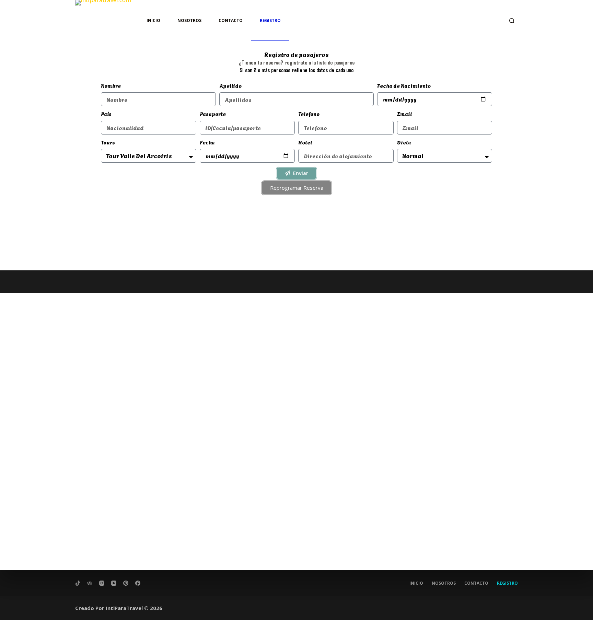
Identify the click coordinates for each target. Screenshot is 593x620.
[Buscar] (511, 20)
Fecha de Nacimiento (404, 85)
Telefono (308, 113)
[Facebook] (137, 583)
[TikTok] (77, 583)
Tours (108, 142)
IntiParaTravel (124, 608)
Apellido (230, 85)
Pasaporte (213, 113)
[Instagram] (101, 583)
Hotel (305, 142)
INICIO (153, 20)
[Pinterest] (125, 583)
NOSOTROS (189, 20)
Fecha (207, 142)
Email (404, 113)
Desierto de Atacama (101, 287)
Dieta (404, 142)
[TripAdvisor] (89, 583)
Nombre (111, 85)
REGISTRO (270, 20)
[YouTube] (113, 583)
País (106, 113)
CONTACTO (231, 20)
